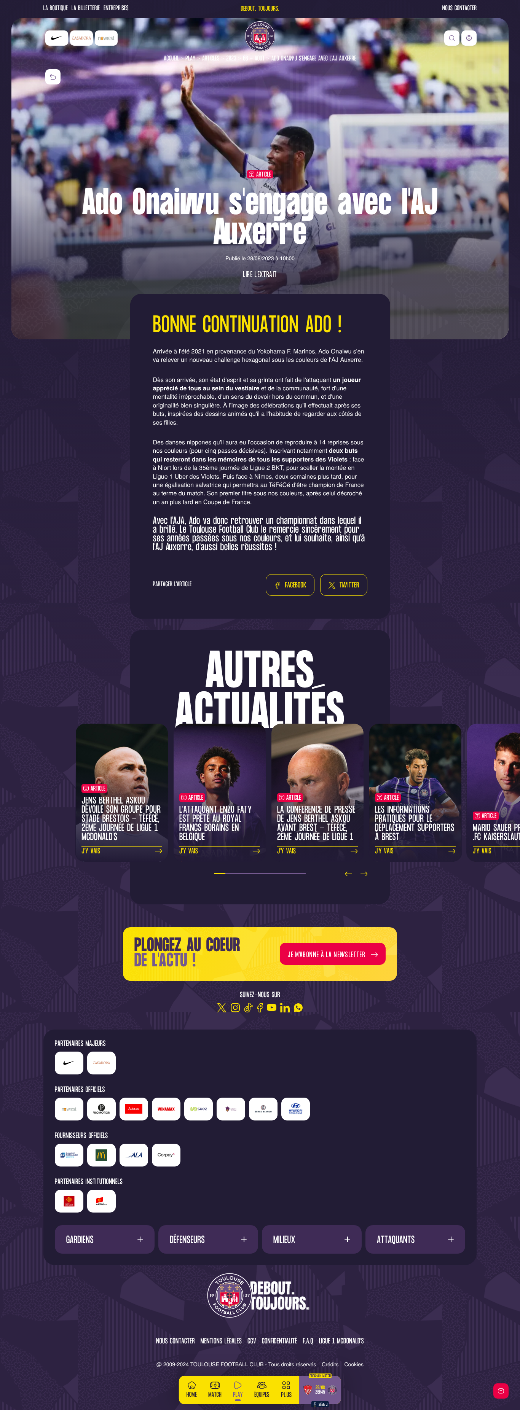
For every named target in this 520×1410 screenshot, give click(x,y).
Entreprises (116, 9)
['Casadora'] (81, 38)
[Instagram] (235, 1007)
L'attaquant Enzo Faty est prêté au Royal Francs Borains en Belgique (215, 824)
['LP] (101, 1109)
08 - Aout (254, 58)
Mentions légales (221, 1342)
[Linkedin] (285, 1007)
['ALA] (134, 1155)
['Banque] (69, 1155)
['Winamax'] (166, 1109)
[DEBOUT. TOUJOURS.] (260, 1296)
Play (190, 58)
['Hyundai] (295, 1109)
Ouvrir (104, 1239)
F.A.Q (308, 1342)
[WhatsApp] (298, 1007)
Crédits (330, 1364)
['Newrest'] (106, 38)
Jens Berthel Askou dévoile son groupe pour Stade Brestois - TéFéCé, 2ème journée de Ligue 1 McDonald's (121, 819)
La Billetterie (86, 9)
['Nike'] (56, 38)
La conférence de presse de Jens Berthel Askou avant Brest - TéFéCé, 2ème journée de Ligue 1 (316, 824)
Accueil (171, 58)
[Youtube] (271, 1007)
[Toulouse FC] (260, 36)
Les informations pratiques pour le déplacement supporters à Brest (415, 824)
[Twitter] (222, 1007)
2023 (231, 58)
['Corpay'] (166, 1155)
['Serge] (263, 1109)
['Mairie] (101, 1201)
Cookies (354, 1364)
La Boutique (55, 9)
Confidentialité (279, 1342)
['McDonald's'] (101, 1155)
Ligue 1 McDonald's (341, 1342)
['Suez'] (198, 1109)
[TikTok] (248, 1007)
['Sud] (231, 1109)
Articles (211, 58)
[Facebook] (260, 1007)
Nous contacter (459, 9)
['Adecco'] (134, 1109)
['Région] (69, 1201)
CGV (251, 1342)
